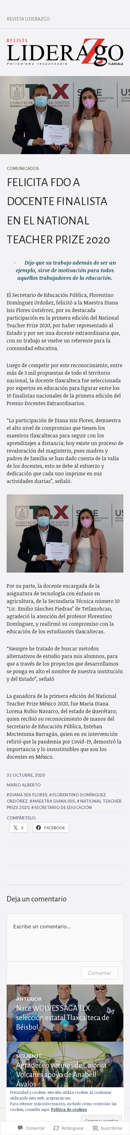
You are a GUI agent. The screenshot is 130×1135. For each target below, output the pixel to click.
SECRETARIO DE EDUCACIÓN (63, 807)
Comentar (99, 973)
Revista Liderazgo (28, 19)
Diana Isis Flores (28, 794)
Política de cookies (69, 1109)
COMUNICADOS (23, 168)
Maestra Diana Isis (53, 801)
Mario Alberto (24, 784)
